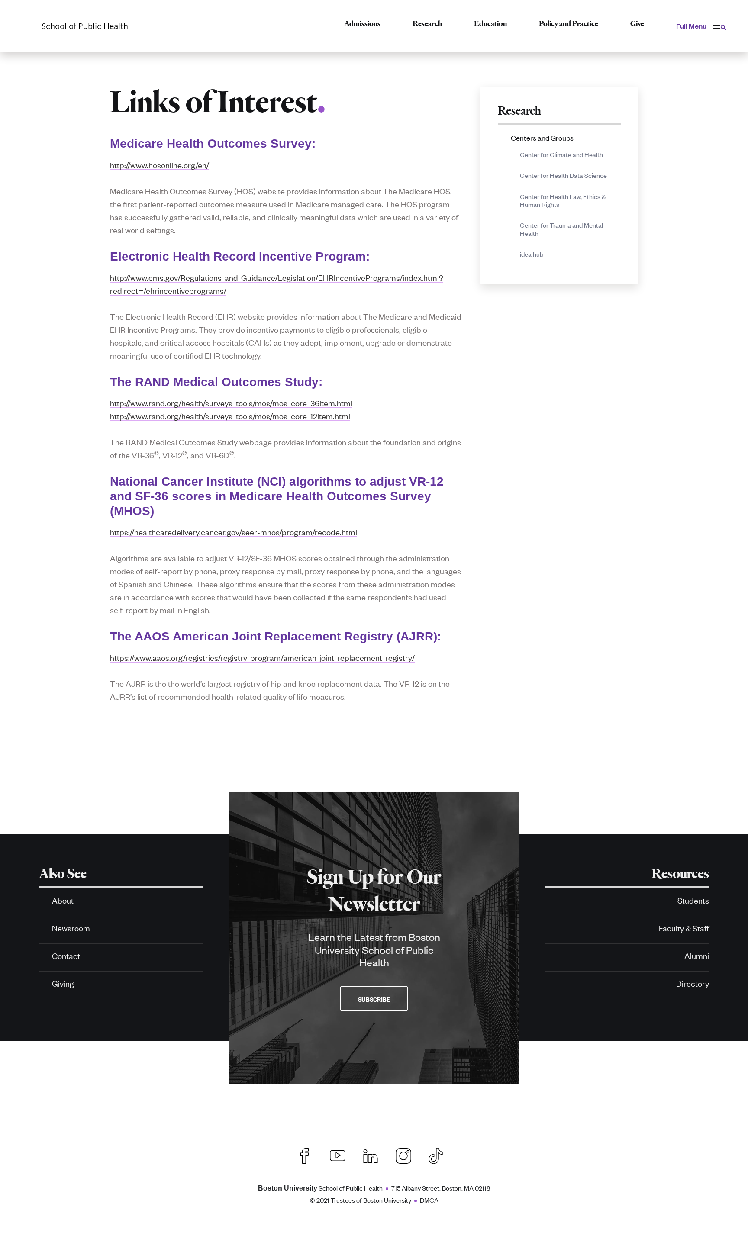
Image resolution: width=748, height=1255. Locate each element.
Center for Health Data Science (563, 175)
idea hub (531, 253)
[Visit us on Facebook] (305, 1155)
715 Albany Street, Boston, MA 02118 (440, 1187)
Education (490, 23)
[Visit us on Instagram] (403, 1155)
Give (637, 23)
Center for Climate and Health (561, 154)
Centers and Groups (542, 137)
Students (693, 900)
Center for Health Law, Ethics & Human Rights (563, 200)
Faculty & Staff (684, 927)
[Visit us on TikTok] (440, 1154)
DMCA (429, 1199)
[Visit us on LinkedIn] (370, 1155)
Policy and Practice (568, 23)
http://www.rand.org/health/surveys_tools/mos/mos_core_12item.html (230, 415)
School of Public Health (320, 1187)
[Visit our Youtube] (337, 1155)
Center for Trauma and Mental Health (561, 228)
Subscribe (374, 999)
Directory (692, 983)
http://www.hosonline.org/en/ (159, 164)
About (63, 900)
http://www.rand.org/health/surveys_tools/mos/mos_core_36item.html (231, 402)
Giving (63, 983)
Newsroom (71, 927)
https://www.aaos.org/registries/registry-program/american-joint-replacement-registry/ (262, 657)
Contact (66, 955)
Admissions (362, 23)
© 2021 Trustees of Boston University (360, 1199)
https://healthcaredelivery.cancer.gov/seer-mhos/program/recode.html (233, 531)
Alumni (696, 955)
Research (427, 23)
